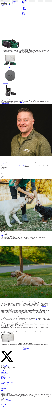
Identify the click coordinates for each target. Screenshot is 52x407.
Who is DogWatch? (3, 329)
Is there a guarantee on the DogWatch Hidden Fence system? (8, 326)
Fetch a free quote (4, 240)
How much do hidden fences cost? (5, 317)
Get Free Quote (3, 163)
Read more (22, 102)
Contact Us (47, 3)
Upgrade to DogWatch (26, 349)
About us (8, 103)
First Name (3, 168)
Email (2, 173)
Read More (2, 235)
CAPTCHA (2, 176)
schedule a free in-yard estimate (23, 165)
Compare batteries (26, 348)
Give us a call (44, 306)
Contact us (35, 319)
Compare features (26, 347)
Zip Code (2, 171)
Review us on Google (4, 103)
